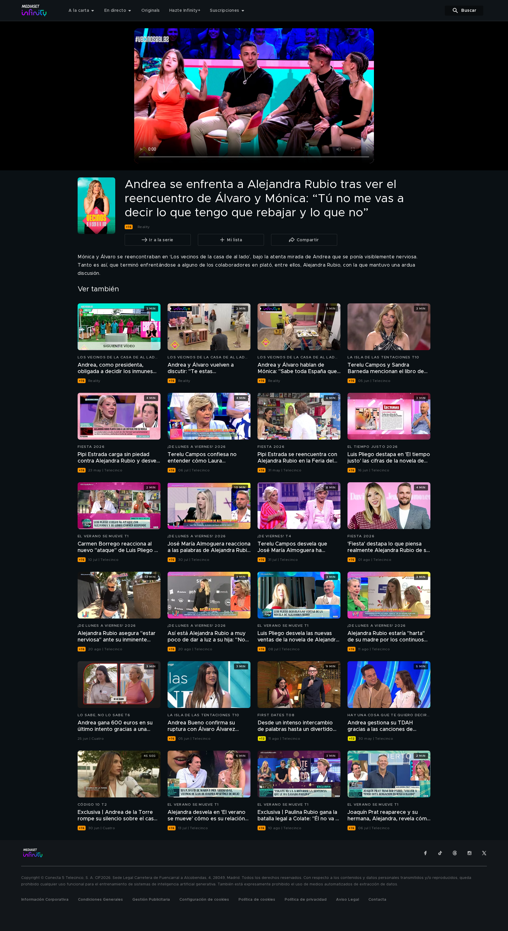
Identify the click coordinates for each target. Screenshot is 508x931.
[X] (484, 853)
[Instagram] (469, 853)
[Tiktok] (440, 853)
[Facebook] (425, 853)
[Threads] (454, 853)
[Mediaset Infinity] (34, 10)
